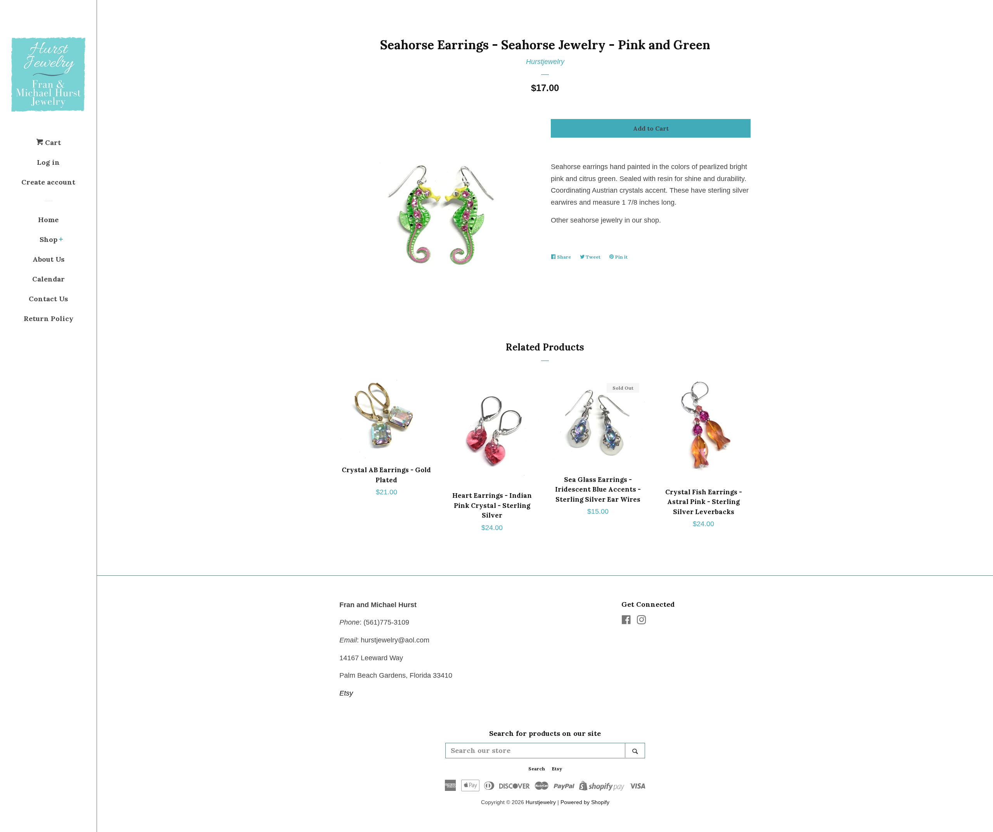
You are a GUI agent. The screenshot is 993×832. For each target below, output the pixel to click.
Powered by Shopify (585, 802)
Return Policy (48, 318)
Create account (48, 182)
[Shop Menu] (61, 240)
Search (536, 769)
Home (48, 219)
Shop (48, 239)
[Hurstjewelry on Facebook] (626, 621)
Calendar (48, 278)
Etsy (346, 693)
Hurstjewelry (545, 62)
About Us (48, 259)
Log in (48, 162)
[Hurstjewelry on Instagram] (641, 621)
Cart (52, 142)
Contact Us (48, 298)
